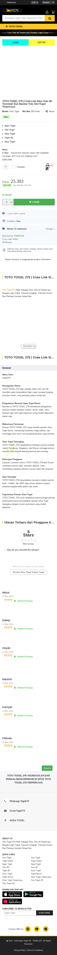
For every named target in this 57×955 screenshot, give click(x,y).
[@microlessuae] (28, 929)
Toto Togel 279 (8, 290)
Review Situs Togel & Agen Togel (28, 572)
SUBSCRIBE (44, 913)
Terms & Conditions (35, 950)
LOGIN (15, 42)
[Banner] (12, 10)
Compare (21, 167)
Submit (47, 768)
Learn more (7, 159)
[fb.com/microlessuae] (37, 929)
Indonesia (11, 2)
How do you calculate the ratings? (22, 550)
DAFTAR (41, 42)
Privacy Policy (20, 950)
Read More (27, 346)
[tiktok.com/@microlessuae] (46, 929)
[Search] (50, 18)
